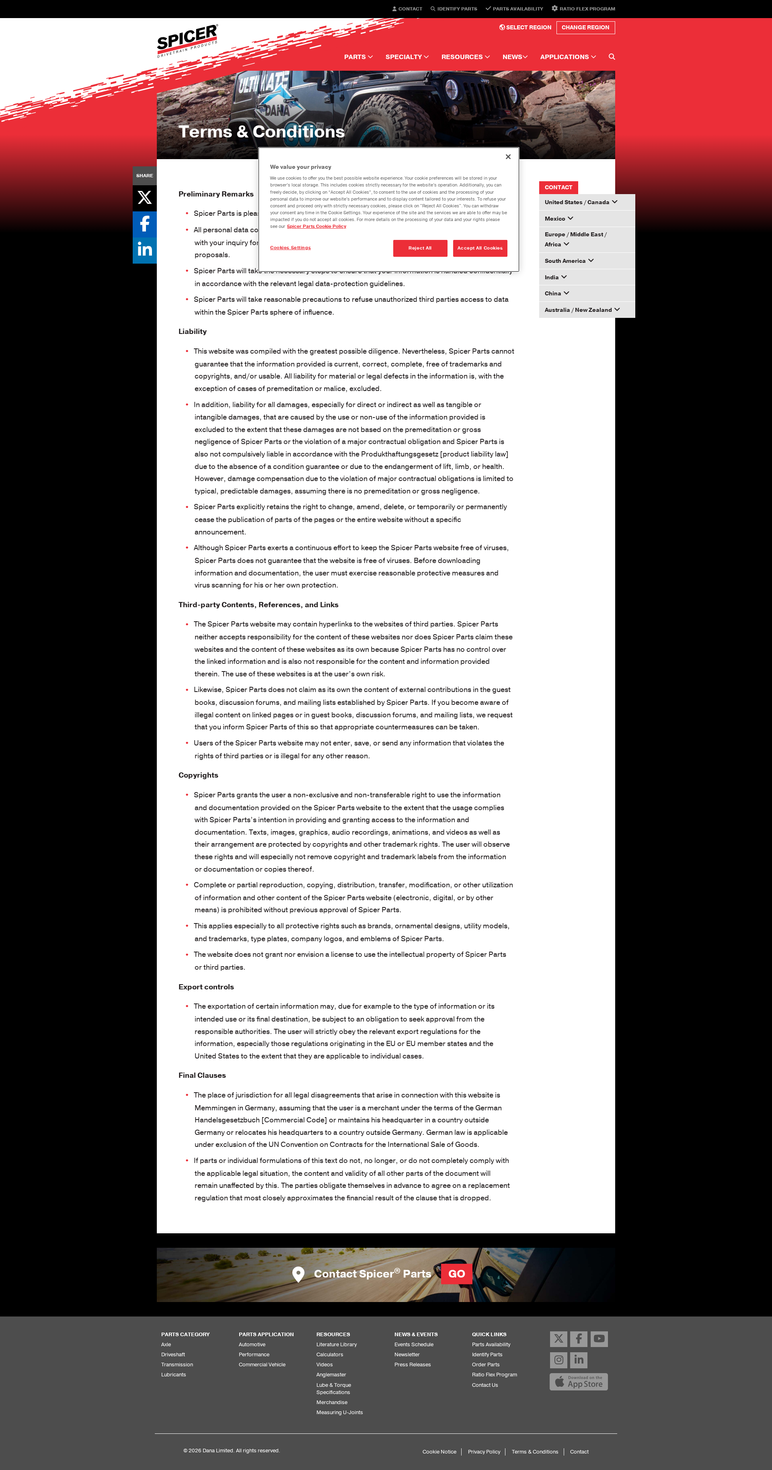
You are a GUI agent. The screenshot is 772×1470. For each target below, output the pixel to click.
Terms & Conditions (535, 1451)
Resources (463, 57)
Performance (254, 1354)
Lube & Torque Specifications (333, 1389)
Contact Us (485, 1385)
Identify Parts (457, 9)
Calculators (329, 1354)
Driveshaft (173, 1354)
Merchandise (331, 1402)
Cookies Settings (290, 248)
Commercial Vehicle (262, 1364)
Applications (565, 57)
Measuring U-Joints (339, 1412)
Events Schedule (413, 1344)
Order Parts (486, 1364)
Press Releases (412, 1364)
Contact (410, 9)
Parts (356, 57)
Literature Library (336, 1344)
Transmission (177, 1364)
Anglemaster (331, 1374)
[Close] (508, 157)
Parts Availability (518, 9)
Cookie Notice (439, 1451)
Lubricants (173, 1374)
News (512, 57)
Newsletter (407, 1354)
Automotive (252, 1344)
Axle (166, 1344)
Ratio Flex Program (587, 9)
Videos (324, 1364)
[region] (388, 209)
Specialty (404, 57)
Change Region (586, 27)
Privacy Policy (484, 1451)
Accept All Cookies (480, 248)
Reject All (420, 248)
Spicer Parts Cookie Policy (316, 226)
